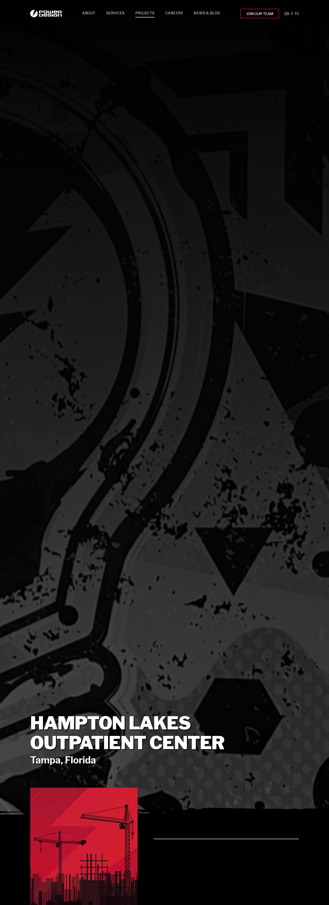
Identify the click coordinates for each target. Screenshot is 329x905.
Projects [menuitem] (145, 13)
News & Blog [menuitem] (207, 13)
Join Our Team (259, 14)
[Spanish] (297, 13)
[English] (286, 13)
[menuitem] (115, 14)
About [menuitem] (89, 13)
